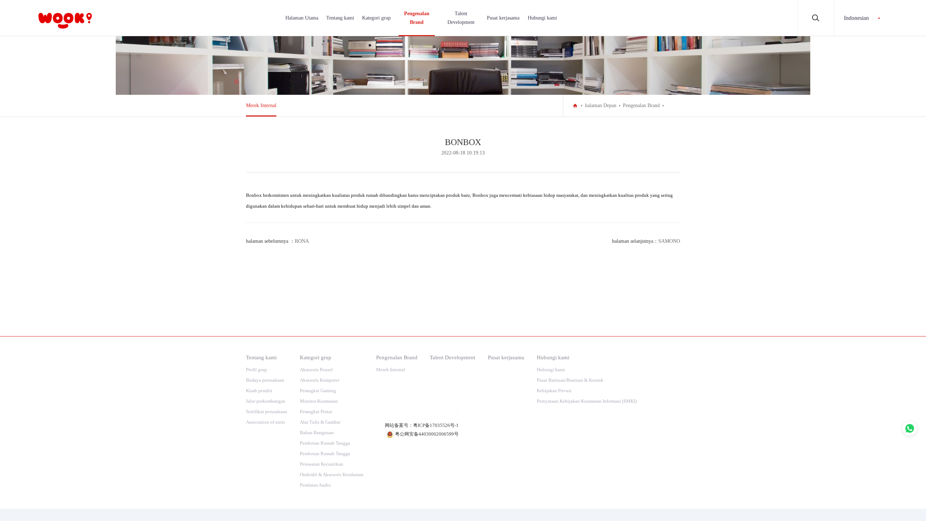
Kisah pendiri (259, 390)
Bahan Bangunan (317, 432)
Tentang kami (340, 18)
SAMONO (669, 241)
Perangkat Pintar (316, 411)
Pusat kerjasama (503, 18)
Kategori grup (376, 18)
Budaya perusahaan (265, 380)
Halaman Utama (301, 18)
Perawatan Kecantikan (321, 464)
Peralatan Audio (315, 485)
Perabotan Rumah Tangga (325, 443)
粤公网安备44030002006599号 (427, 434)
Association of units (265, 422)
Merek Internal (261, 105)
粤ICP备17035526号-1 (436, 425)
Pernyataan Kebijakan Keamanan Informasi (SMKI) (587, 401)
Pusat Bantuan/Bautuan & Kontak (570, 380)
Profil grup (256, 369)
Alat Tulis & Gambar (320, 422)
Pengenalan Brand (416, 18)
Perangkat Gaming (318, 390)
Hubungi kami (542, 18)
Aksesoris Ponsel (316, 369)
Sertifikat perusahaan (266, 411)
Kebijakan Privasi (554, 390)
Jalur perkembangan (265, 401)
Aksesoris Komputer (319, 380)
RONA (302, 241)
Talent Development (461, 18)
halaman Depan (600, 105)
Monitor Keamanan (319, 401)
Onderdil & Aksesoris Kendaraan (332, 474)
